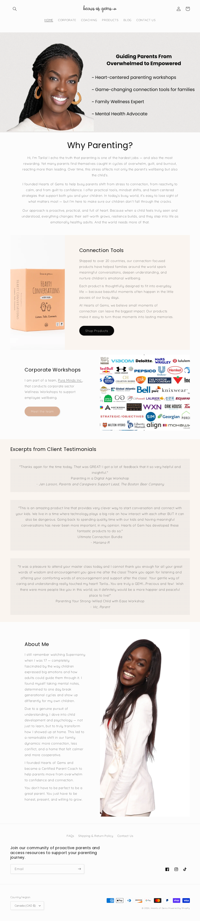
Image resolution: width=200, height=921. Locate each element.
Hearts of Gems (159, 908)
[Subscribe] (79, 869)
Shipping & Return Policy (95, 836)
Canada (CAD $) (25, 905)
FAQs (70, 836)
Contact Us (125, 836)
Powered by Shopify (179, 908)
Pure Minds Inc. (70, 380)
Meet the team (42, 411)
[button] (14, 8)
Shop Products (96, 331)
